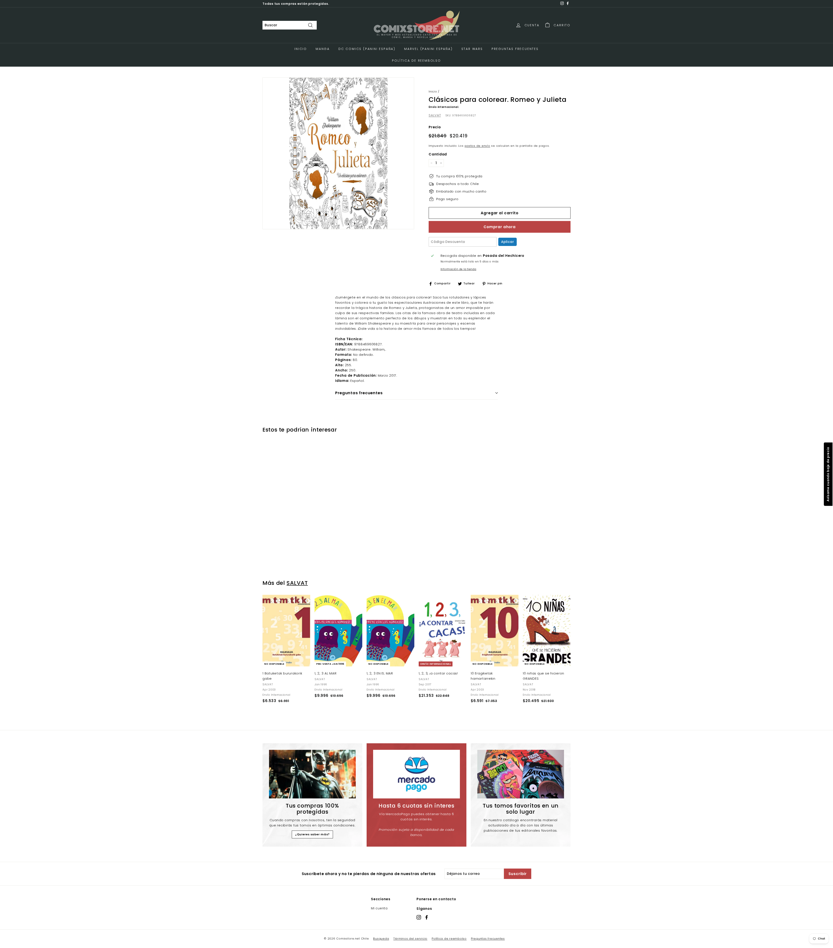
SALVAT (435, 115)
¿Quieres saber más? (312, 834)
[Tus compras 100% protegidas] (312, 774)
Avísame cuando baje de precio (828, 474)
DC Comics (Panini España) (366, 49)
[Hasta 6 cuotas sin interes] (416, 774)
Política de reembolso (449, 938)
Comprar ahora (500, 226)
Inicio (300, 49)
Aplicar (507, 241)
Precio (435, 127)
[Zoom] (338, 153)
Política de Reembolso (416, 60)
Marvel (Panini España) (428, 49)
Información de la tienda (458, 269)
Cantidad (438, 154)
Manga (323, 49)
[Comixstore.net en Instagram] (418, 917)
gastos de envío (477, 146)
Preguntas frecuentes (488, 938)
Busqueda (381, 938)
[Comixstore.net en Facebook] (426, 917)
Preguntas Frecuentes (515, 49)
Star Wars (472, 49)
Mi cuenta (379, 908)
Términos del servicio (410, 938)
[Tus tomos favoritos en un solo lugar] (520, 774)
